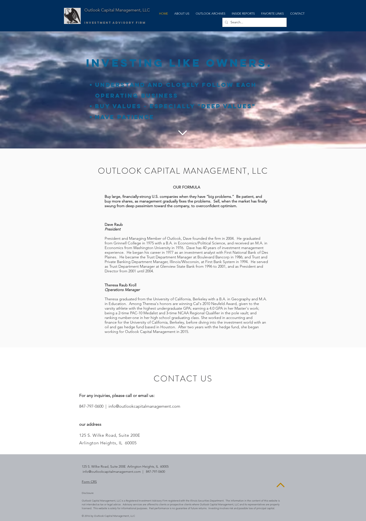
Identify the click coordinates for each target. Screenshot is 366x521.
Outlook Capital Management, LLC (117, 9)
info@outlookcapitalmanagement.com (144, 406)
